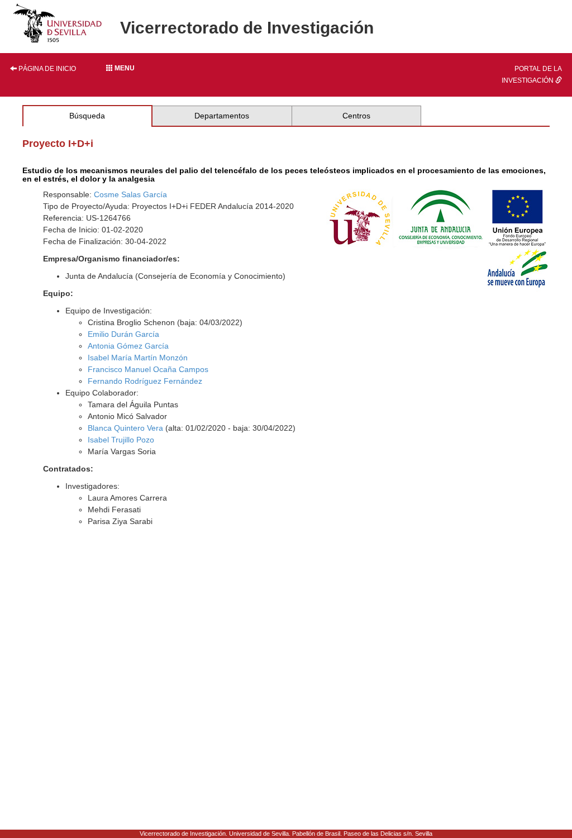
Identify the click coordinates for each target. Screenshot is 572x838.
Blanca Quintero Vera (125, 427)
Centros (356, 115)
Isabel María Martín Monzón (138, 357)
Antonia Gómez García (128, 345)
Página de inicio (46, 69)
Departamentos (221, 115)
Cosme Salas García (130, 194)
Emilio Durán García (123, 334)
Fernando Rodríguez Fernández (145, 381)
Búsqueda (87, 115)
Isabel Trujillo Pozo (121, 439)
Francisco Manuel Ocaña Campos (148, 369)
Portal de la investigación (532, 74)
